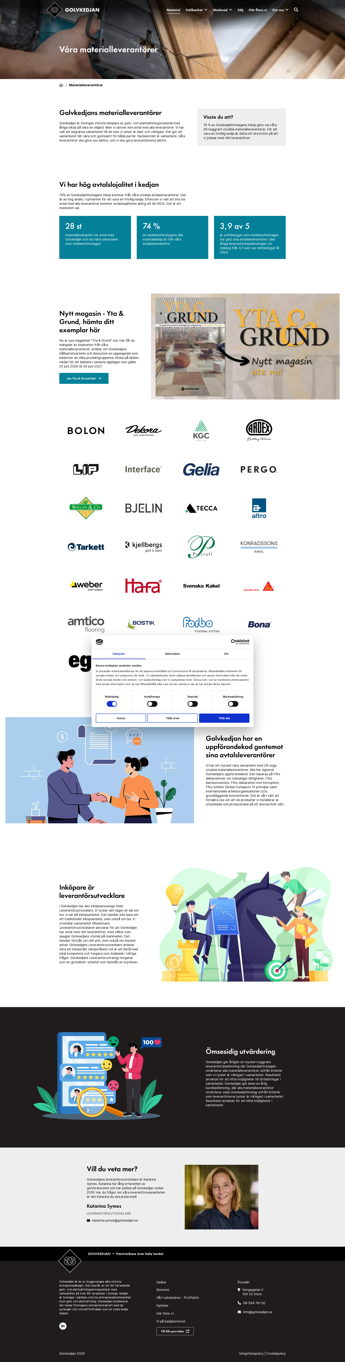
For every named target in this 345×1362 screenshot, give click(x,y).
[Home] (61, 85)
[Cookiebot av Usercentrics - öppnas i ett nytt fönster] (233, 642)
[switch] (152, 704)
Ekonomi (162, 1290)
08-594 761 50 (254, 1303)
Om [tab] (226, 653)
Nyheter (162, 1305)
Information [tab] (172, 653)
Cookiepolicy (276, 1353)
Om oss (278, 10)
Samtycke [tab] (118, 653)
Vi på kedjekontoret (170, 1321)
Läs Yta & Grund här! (82, 378)
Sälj (240, 10)
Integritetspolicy (251, 1353)
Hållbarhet (194, 10)
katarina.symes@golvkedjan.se (115, 1220)
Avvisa (121, 718)
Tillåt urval (172, 718)
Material (173, 10)
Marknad (220, 10)
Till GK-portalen (172, 1331)
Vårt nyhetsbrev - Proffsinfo (177, 1297)
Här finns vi (258, 10)
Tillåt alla (224, 718)
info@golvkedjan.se (257, 1312)
